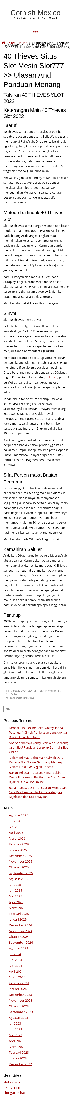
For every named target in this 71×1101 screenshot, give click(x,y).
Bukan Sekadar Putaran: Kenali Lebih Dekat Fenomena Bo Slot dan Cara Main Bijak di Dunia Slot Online (37, 777)
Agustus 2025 (18, 879)
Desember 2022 (20, 1064)
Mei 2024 (15, 966)
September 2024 (21, 942)
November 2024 (20, 931)
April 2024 (16, 971)
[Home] (3, 42)
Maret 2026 (17, 838)
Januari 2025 (18, 919)
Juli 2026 (15, 821)
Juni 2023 (15, 1029)
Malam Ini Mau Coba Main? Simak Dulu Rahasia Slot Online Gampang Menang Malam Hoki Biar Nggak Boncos (36, 762)
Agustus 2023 (18, 1018)
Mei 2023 (15, 1035)
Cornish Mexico (35, 13)
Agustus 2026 (18, 815)
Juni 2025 (15, 890)
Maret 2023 (17, 1047)
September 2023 (21, 1012)
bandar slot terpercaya (22, 697)
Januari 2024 (18, 989)
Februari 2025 (19, 914)
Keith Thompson (47, 690)
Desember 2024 (20, 925)
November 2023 (20, 1000)
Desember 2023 (20, 995)
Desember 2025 (20, 856)
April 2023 (16, 1041)
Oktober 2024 (19, 937)
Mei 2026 (15, 827)
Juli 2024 (15, 954)
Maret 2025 (17, 908)
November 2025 (20, 861)
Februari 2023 (19, 1052)
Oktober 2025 (19, 867)
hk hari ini (11, 1087)
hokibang (52, 377)
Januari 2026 (18, 850)
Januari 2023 (18, 1058)
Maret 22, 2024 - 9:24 (21, 690)
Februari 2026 (19, 844)
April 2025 (16, 902)
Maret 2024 (17, 977)
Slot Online (12, 694)
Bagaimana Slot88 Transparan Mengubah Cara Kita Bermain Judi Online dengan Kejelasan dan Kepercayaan (38, 792)
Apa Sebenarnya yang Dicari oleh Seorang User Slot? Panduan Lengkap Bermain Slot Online (38, 747)
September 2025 (21, 873)
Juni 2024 (15, 960)
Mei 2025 (15, 896)
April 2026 (16, 832)
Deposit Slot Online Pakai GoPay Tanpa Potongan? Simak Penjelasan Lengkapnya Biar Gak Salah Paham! (38, 732)
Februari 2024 (19, 983)
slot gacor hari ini (17, 1092)
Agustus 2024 (18, 948)
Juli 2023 (15, 1023)
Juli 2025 (15, 885)
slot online (11, 1082)
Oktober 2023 (19, 1006)
